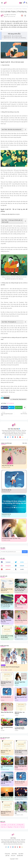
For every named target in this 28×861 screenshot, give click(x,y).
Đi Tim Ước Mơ (9, 8)
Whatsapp (19, 407)
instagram (8, 566)
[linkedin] (12, 437)
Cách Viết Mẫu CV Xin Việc (20, 605)
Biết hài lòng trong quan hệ (6, 682)
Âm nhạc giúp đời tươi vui (21, 697)
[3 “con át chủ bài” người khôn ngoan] (21, 722)
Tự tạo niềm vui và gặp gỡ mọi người (7, 636)
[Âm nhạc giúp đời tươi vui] (21, 692)
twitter (22, 562)
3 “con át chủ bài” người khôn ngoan (19, 728)
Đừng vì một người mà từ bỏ (20, 767)
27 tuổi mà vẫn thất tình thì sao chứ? (20, 589)
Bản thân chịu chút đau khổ (14, 129)
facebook (8, 562)
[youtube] (20, 437)
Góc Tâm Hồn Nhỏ (13, 429)
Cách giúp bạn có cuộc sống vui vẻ (7, 589)
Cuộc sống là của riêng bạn (21, 812)
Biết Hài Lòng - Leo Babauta (20, 713)
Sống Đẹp (10, 827)
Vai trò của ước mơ (6, 490)
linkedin (22, 566)
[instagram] (10, 437)
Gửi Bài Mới (20, 855)
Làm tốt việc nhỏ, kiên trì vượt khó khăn (7, 605)
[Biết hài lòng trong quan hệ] (7, 676)
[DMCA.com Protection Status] (5, 398)
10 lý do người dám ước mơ (20, 682)
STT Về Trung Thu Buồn (21, 797)
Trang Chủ (7, 853)
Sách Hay (3, 827)
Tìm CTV (13, 855)
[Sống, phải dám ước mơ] (7, 707)
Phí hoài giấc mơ (12, 322)
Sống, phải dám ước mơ (7, 465)
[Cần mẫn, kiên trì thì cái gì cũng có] (14, 656)
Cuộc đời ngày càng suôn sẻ (6, 782)
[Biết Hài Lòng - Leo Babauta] (21, 707)
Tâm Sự (22, 827)
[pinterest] (15, 437)
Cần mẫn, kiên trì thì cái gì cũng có (10, 667)
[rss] (22, 437)
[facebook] (5, 437)
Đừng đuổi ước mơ (6, 514)
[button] (20, 3)
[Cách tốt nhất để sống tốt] (7, 722)
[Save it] (22, 15)
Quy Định (21, 853)
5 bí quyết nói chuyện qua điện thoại (11, 538)
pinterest (8, 569)
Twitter (12, 407)
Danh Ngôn (3, 824)
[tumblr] (17, 437)
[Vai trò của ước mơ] (7, 692)
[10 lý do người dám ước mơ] (21, 676)
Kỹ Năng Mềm (20, 824)
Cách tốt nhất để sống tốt (20, 636)
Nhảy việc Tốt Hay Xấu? (7, 797)
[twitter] (7, 437)
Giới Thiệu (14, 853)
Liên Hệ (7, 855)
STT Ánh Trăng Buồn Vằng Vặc (6, 621)
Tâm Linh (16, 827)
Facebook (5, 407)
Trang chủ (3, 8)
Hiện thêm (24, 443)
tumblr (22, 569)
